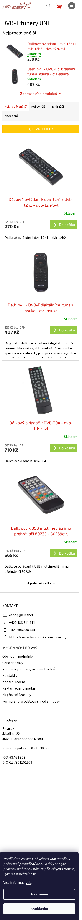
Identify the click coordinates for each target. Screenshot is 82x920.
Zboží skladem (13, 682)
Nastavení (39, 894)
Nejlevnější (38, 106)
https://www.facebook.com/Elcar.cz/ (38, 637)
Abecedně (12, 116)
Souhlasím (39, 908)
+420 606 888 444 (22, 629)
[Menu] (71, 5)
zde (28, 882)
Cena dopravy (12, 662)
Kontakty (9, 675)
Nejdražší (57, 106)
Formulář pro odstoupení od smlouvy (31, 701)
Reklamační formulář (18, 688)
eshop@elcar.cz (21, 615)
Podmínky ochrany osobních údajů (28, 669)
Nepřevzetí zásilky (16, 694)
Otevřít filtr (41, 129)
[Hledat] (47, 5)
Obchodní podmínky (17, 656)
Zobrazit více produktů (38, 93)
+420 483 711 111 (22, 622)
